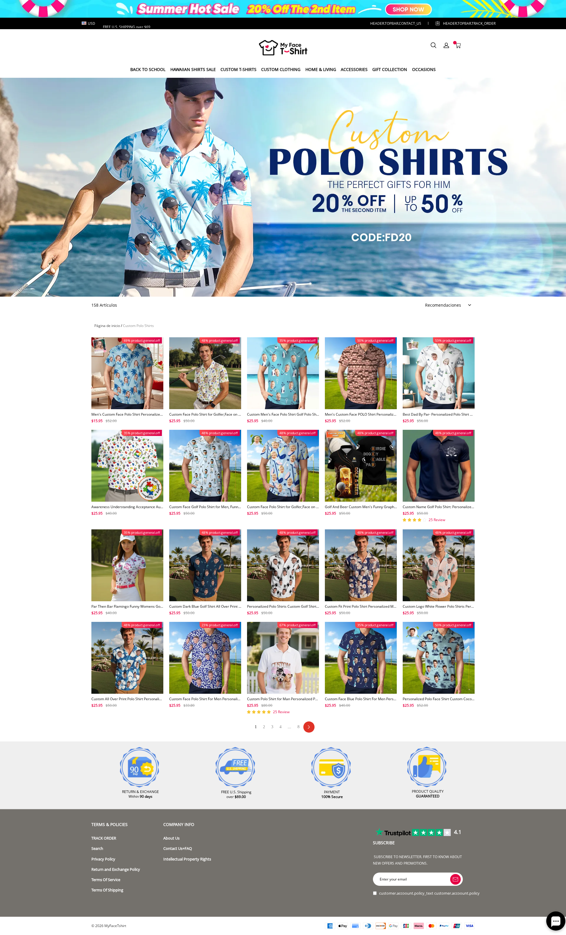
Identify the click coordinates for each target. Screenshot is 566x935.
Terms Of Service (105, 879)
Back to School (147, 69)
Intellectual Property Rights (187, 859)
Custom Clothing (280, 69)
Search (97, 848)
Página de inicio (107, 325)
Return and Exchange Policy (115, 869)
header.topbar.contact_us (395, 23)
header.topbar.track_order (460, 23)
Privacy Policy (103, 859)
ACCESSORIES (354, 69)
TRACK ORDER (103, 838)
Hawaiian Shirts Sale (193, 69)
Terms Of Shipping (107, 890)
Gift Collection (389, 69)
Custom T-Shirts (238, 69)
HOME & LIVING (320, 69)
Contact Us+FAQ (177, 848)
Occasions (424, 69)
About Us (171, 838)
